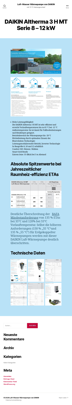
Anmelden (7, 376)
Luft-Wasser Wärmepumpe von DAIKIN (36, 4)
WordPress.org (9, 384)
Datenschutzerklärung (13, 400)
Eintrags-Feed (9, 379)
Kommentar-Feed (10, 382)
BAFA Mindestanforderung (35, 216)
